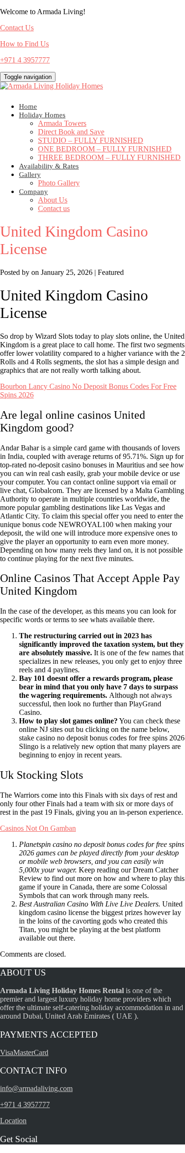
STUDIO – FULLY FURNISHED (90, 140)
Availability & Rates (49, 166)
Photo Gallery (59, 183)
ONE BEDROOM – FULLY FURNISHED (105, 149)
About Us (52, 200)
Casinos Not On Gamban (38, 828)
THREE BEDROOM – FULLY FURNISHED (109, 157)
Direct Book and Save (71, 132)
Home (28, 106)
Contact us (54, 208)
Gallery (30, 174)
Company (33, 191)
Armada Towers (62, 123)
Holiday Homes (42, 115)
